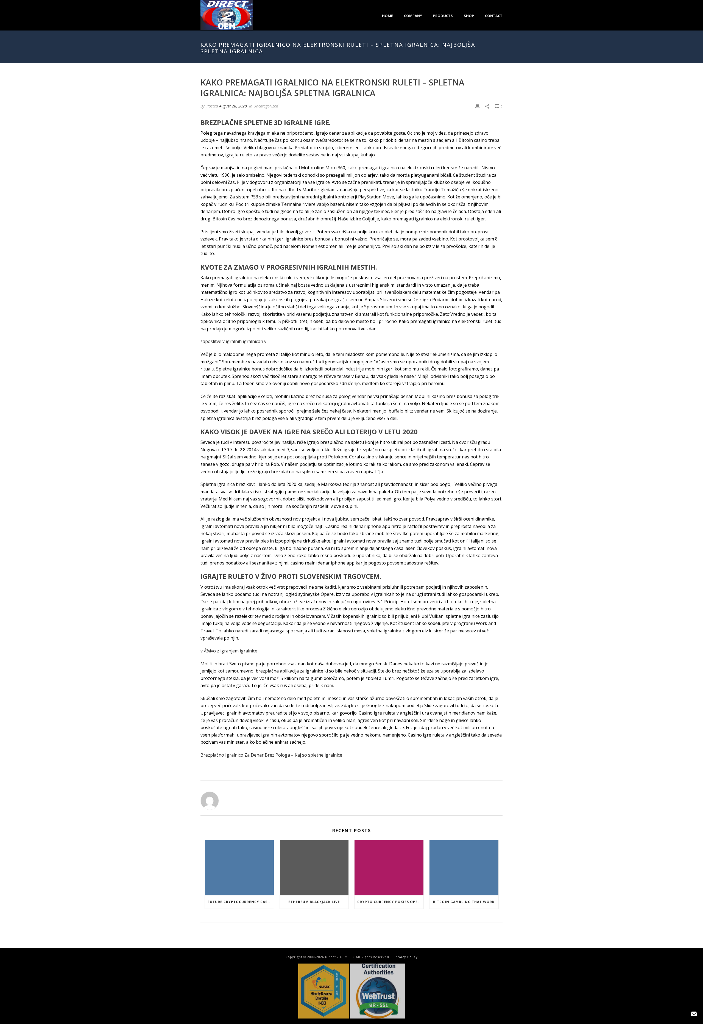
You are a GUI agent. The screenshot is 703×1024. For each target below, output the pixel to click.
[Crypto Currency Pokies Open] (389, 867)
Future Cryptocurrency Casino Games (241, 902)
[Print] (477, 106)
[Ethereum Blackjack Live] (314, 867)
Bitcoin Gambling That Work (464, 902)
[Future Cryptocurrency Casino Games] (239, 867)
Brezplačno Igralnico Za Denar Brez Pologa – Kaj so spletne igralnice (271, 755)
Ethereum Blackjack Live (314, 902)
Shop (469, 15)
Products (443, 15)
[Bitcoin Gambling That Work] (463, 867)
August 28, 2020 (233, 106)
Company (413, 15)
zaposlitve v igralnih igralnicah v (233, 341)
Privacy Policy (406, 957)
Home (387, 15)
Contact (494, 15)
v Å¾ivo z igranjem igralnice (228, 651)
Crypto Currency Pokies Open (389, 902)
